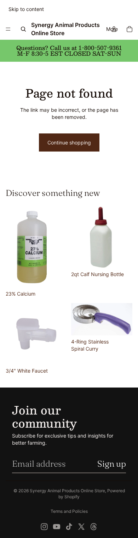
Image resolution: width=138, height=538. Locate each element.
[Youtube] (56, 526)
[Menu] (8, 29)
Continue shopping (69, 142)
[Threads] (94, 526)
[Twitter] (81, 526)
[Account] (114, 29)
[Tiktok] (69, 526)
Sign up (111, 464)
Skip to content (26, 9)
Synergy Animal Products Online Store (67, 490)
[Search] (23, 29)
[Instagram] (44, 526)
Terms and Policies (69, 511)
